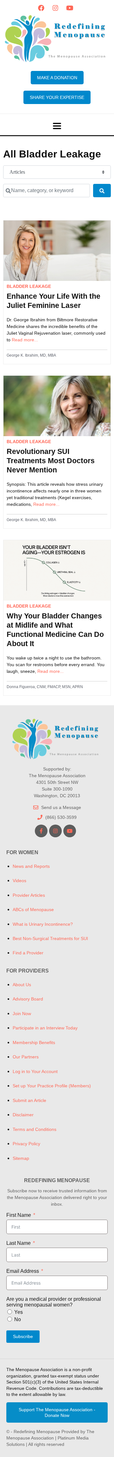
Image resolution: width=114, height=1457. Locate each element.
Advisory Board (28, 998)
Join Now (22, 1013)
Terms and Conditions (34, 1129)
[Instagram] (55, 8)
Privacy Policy (26, 1143)
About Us (22, 984)
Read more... (25, 339)
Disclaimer (23, 1114)
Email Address (22, 1271)
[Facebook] (41, 8)
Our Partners (26, 1056)
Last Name (18, 1243)
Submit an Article (29, 1100)
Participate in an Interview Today (45, 1027)
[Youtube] (69, 8)
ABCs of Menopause (33, 909)
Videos (19, 880)
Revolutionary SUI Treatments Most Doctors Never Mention (51, 460)
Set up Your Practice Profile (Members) (52, 1085)
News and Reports (31, 866)
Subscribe (23, 1336)
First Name (18, 1215)
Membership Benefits (34, 1042)
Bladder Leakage (29, 286)
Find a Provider (28, 952)
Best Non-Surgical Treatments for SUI (50, 938)
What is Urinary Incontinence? (43, 924)
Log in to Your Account (35, 1071)
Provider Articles (29, 895)
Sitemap (21, 1158)
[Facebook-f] (41, 831)
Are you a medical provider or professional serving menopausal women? (53, 1301)
